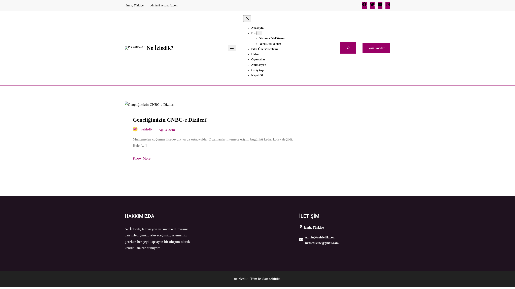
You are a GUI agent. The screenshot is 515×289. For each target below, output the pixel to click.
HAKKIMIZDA (139, 216)
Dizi (253, 33)
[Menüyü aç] (232, 48)
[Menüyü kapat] (247, 18)
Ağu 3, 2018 (167, 129)
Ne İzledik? (160, 48)
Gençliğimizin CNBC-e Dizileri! (170, 120)
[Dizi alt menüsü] (259, 33)
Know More (141, 158)
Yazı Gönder (376, 48)
